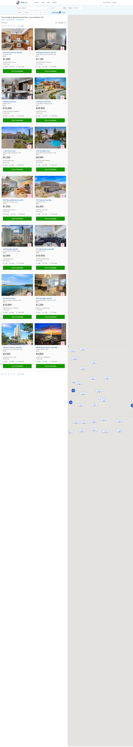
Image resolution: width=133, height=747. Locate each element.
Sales (43, 2)
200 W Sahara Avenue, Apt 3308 (46, 347)
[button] (70, 432)
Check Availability (17, 71)
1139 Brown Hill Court (43, 102)
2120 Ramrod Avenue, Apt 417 (46, 52)
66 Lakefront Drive (9, 298)
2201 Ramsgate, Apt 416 (44, 298)
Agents (54, 2)
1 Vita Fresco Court (9, 151)
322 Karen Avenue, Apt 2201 (12, 347)
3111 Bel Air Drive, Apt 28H (45, 249)
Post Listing (106, 2)
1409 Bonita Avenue (9, 102)
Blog (48, 2)
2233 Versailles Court (43, 151)
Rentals (36, 2)
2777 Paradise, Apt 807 (10, 249)
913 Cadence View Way (43, 200)
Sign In (115, 2)
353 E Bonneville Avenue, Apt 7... (13, 200)
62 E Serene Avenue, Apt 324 (12, 52)
